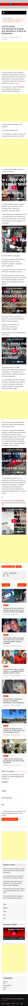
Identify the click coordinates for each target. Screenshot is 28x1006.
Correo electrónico (7, 797)
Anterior (7, 585)
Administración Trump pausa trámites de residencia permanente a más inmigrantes (13, 700)
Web (3, 804)
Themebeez (5, 1000)
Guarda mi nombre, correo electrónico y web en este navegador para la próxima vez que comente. (13, 813)
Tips (4, 915)
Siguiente (21, 585)
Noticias (5, 39)
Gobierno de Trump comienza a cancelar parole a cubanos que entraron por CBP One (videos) (13, 610)
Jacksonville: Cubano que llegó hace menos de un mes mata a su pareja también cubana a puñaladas (13, 883)
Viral (4, 918)
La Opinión (17, 83)
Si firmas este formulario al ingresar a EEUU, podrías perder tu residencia (13, 897)
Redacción (5, 37)
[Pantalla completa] (23, 938)
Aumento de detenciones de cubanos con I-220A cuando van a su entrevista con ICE (14, 730)
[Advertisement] (14, 56)
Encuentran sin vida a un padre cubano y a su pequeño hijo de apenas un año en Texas (13, 671)
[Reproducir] (5, 938)
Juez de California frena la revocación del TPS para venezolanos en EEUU (13, 877)
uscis (19, 566)
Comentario (5, 782)
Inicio (4, 904)
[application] (14, 934)
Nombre (4, 791)
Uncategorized (7, 985)
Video (4, 911)
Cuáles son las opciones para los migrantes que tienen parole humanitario (13, 760)
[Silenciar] (20, 938)
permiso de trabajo (9, 566)
